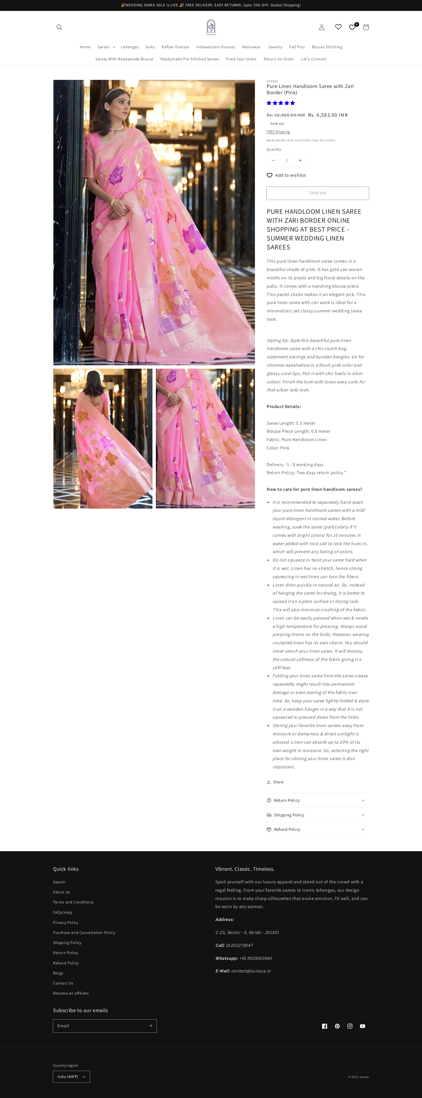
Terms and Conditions (73, 902)
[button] (59, 27)
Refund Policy (66, 963)
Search (59, 881)
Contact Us (63, 983)
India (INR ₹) (68, 1076)
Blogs (58, 973)
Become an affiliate (71, 993)
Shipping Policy (67, 942)
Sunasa (364, 1077)
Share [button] (278, 781)
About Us (61, 892)
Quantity (274, 149)
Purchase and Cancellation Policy (84, 932)
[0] (352, 27)
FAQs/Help (62, 912)
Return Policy (65, 952)
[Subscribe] (150, 1026)
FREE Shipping (278, 131)
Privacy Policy (65, 922)
